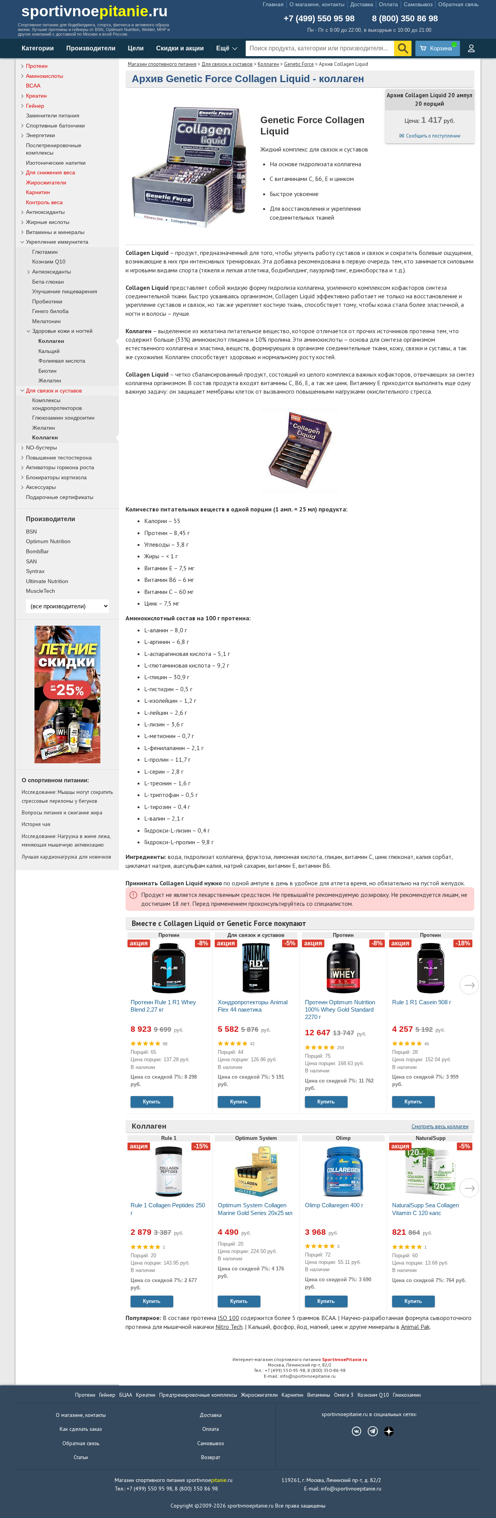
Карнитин (38, 192)
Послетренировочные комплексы (53, 149)
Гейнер (35, 106)
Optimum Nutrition (48, 541)
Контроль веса (44, 202)
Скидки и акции (180, 48)
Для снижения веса (50, 172)
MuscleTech (40, 591)
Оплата (388, 4)
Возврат (210, 1457)
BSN (31, 531)
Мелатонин (46, 321)
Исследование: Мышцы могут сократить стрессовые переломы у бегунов (67, 796)
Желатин (49, 381)
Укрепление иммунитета (57, 242)
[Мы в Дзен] (385, 1431)
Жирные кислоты (47, 222)
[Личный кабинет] (471, 48)
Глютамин (45, 252)
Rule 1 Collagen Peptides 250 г (168, 1209)
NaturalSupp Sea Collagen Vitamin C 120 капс (425, 1209)
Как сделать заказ (81, 1428)
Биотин (47, 371)
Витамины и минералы (55, 232)
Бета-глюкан (48, 282)
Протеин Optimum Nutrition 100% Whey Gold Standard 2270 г (340, 1009)
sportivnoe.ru (94, 11)
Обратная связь (458, 4)
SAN (31, 561)
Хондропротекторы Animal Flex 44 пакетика (253, 1006)
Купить (151, 1102)
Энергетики (40, 135)
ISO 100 (228, 1318)
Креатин (36, 96)
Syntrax (35, 571)
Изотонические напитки (56, 163)
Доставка (361, 4)
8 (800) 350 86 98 (405, 18)
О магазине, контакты (316, 4)
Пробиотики (47, 302)
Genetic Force (299, 64)
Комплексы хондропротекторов (57, 404)
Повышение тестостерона (59, 457)
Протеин (37, 66)
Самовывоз (418, 4)
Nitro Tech (229, 1326)
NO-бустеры (41, 447)
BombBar (37, 551)
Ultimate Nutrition (47, 581)
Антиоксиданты (45, 212)
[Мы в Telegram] (368, 1431)
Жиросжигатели (46, 182)
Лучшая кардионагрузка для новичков (66, 856)
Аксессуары (41, 487)
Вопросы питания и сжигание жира (62, 812)
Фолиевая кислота (61, 361)
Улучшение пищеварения (64, 291)
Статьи (81, 1457)
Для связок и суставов (227, 64)
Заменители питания (52, 115)
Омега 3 (344, 1394)
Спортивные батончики (55, 125)
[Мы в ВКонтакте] (352, 1431)
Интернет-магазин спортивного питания (299, 1359)
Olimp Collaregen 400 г (334, 1205)
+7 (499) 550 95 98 (319, 18)
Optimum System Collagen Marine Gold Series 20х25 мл (255, 1209)
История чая (36, 824)
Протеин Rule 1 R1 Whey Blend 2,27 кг (163, 1006)
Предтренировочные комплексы (198, 1394)
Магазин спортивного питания (162, 64)
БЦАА (125, 1394)
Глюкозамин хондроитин (63, 418)
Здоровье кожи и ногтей (62, 331)
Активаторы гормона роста (60, 467)
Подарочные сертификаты (59, 497)
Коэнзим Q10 (48, 262)
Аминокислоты (44, 76)
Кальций (49, 351)
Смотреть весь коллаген (440, 1126)
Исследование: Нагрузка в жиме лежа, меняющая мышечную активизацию (66, 840)
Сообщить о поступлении (433, 136)
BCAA (33, 86)
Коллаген (268, 64)
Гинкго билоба (50, 311)
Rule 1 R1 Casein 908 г (421, 1002)
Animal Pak (415, 1326)
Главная (273, 4)
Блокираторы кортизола (56, 477)
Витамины (318, 1394)
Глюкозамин (407, 1394)
